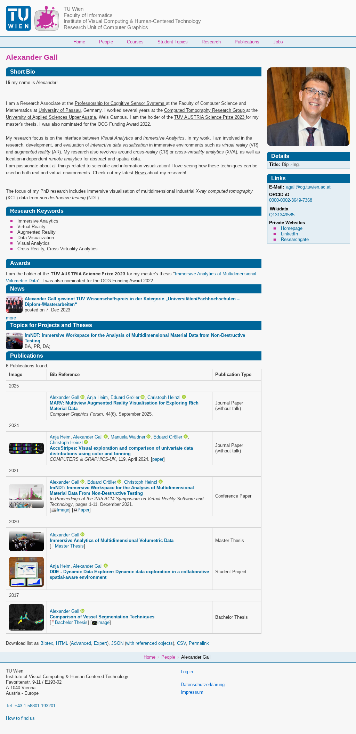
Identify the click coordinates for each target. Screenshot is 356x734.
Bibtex (46, 643)
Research (211, 41)
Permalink (199, 643)
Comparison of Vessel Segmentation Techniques (102, 616)
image (103, 622)
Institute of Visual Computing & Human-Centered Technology (132, 21)
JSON (117, 643)
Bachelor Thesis (71, 622)
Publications (247, 41)
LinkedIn (289, 233)
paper (157, 459)
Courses (135, 41)
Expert (100, 643)
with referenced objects (149, 643)
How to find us (20, 718)
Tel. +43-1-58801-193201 (31, 705)
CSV (181, 643)
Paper (83, 509)
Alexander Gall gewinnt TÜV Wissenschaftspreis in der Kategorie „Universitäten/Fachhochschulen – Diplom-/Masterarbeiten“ (132, 301)
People (106, 41)
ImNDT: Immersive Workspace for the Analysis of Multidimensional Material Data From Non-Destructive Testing (122, 490)
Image (63, 509)
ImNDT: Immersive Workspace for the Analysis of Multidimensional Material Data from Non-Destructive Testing (135, 338)
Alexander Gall (64, 397)
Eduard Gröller (125, 397)
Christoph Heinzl (163, 397)
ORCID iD (279, 194)
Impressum (192, 692)
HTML (62, 643)
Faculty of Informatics (88, 15)
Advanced (81, 643)
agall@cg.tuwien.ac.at (308, 187)
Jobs (278, 41)
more (11, 317)
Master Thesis (69, 546)
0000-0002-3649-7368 (290, 200)
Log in (187, 671)
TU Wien (73, 9)
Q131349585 (281, 214)
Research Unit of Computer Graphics (106, 27)
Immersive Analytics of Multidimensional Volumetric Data (111, 540)
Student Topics (172, 41)
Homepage (291, 228)
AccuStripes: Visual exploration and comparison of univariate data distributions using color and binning (121, 450)
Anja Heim (97, 397)
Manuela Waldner (128, 437)
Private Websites (287, 222)
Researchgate (295, 239)
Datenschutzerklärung (203, 684)
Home (79, 41)
